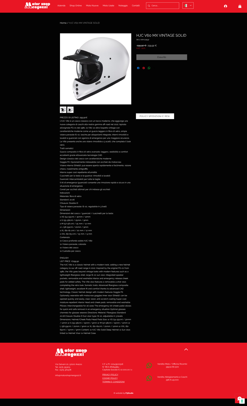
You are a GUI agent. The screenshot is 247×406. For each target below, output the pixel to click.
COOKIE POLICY (110, 378)
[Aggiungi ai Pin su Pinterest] (143, 68)
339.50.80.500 (172, 367)
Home (63, 23)
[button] (239, 6)
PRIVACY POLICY (110, 374)
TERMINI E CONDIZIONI (113, 382)
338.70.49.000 (172, 380)
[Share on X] (154, 68)
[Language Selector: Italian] (188, 5)
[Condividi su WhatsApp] (149, 68)
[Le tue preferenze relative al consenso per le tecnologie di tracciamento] (242, 401)
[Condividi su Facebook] (138, 68)
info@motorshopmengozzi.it (68, 375)
